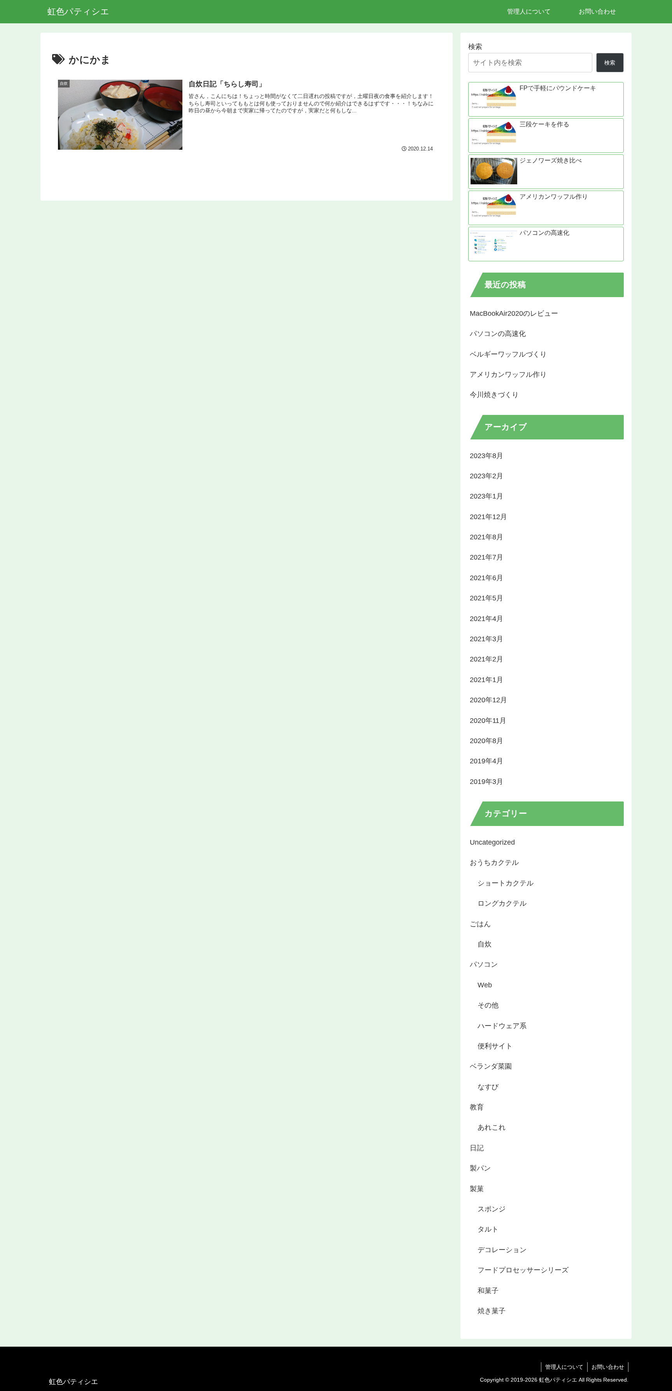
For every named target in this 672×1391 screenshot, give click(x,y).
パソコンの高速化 (498, 334)
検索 (475, 47)
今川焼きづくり (494, 395)
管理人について (564, 1367)
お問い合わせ (608, 1367)
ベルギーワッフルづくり (508, 354)
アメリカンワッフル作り (508, 374)
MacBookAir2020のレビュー (514, 313)
